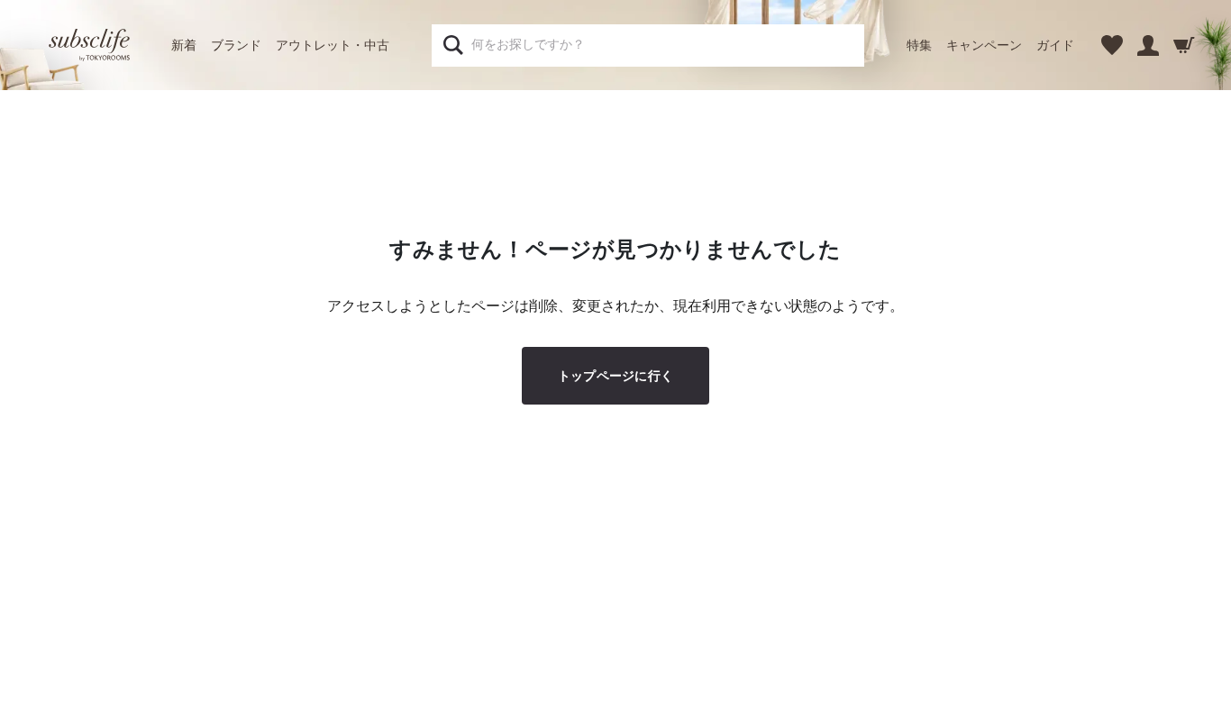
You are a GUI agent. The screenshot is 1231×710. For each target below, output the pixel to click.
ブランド (236, 45)
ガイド (1055, 45)
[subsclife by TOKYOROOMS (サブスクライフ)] (89, 45)
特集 (919, 45)
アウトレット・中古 (332, 45)
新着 (183, 45)
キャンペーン (984, 45)
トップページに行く (616, 376)
